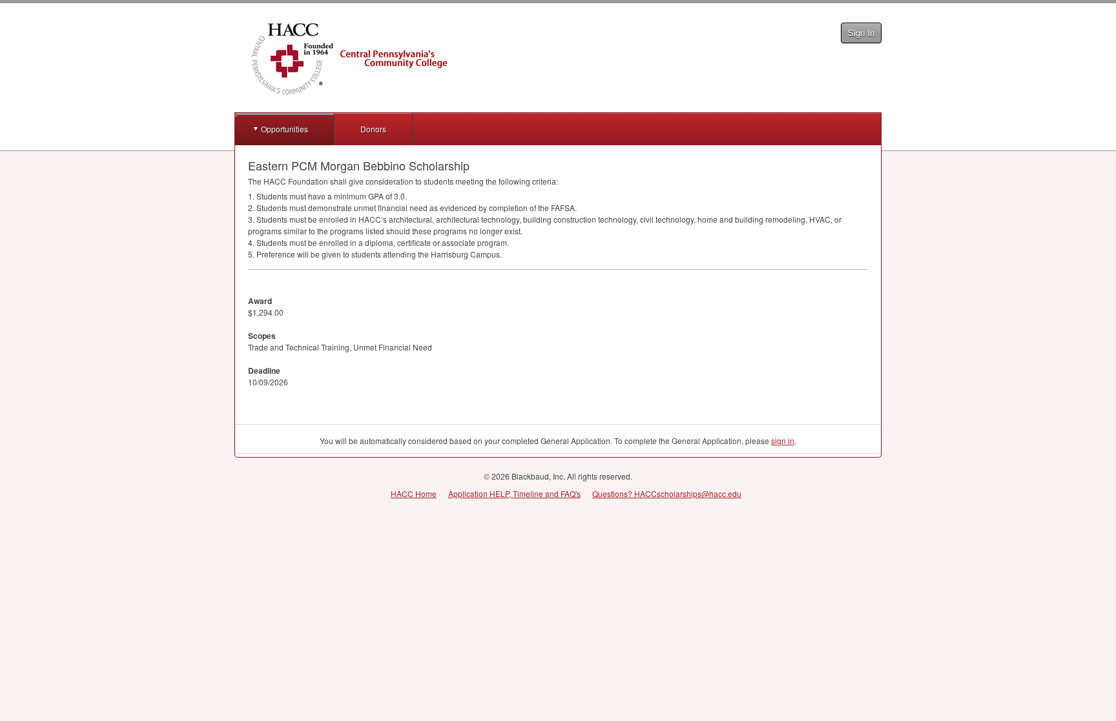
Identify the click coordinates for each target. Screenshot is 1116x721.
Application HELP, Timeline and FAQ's (514, 493)
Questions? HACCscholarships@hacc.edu (666, 493)
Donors (373, 128)
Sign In (861, 32)
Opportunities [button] (284, 128)
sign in (782, 440)
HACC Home (414, 493)
